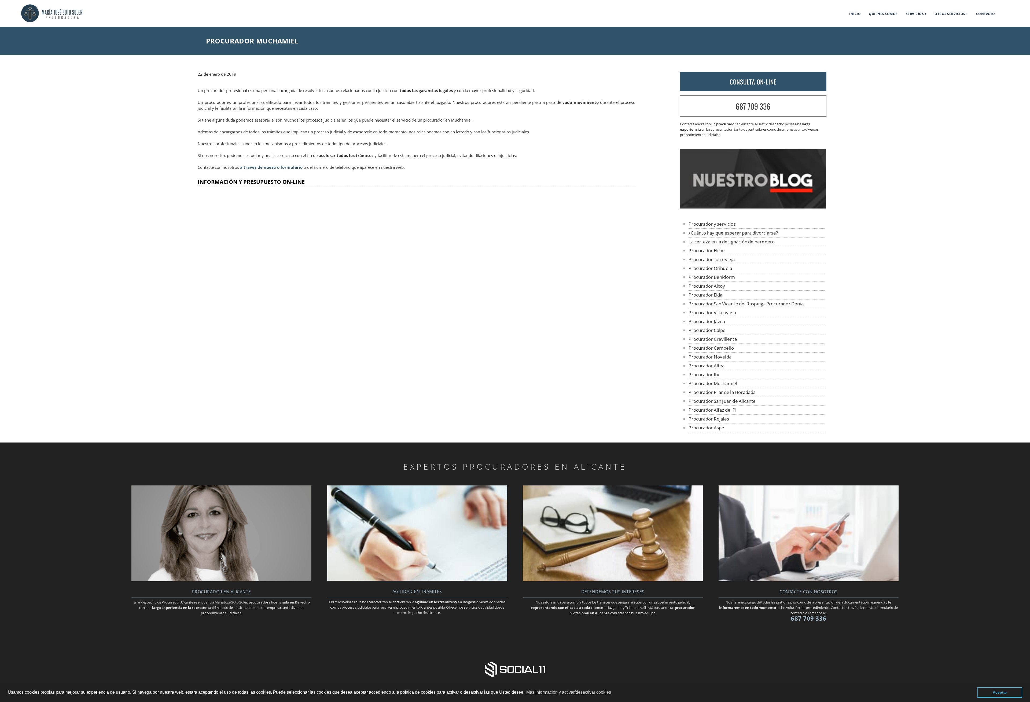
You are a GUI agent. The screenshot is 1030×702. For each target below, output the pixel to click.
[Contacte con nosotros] (809, 580)
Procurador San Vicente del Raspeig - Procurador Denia (746, 304)
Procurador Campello (711, 348)
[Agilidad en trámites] (417, 579)
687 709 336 (753, 106)
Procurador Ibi (704, 374)
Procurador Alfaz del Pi (712, 410)
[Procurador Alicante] (41, 21)
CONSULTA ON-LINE (753, 81)
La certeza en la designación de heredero (732, 242)
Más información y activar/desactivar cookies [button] (568, 692)
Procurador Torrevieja (712, 259)
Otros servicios (950, 14)
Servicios (915, 14)
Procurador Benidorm (712, 277)
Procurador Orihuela (710, 268)
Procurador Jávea (707, 321)
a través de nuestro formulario (271, 167)
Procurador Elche (707, 250)
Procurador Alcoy (707, 286)
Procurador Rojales (709, 419)
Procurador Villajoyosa (712, 312)
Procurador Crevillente (713, 339)
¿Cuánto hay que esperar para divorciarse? (733, 233)
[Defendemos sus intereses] (613, 580)
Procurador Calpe (707, 330)
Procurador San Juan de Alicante (722, 401)
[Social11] (515, 669)
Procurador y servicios (712, 224)
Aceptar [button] (1000, 692)
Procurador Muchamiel (713, 383)
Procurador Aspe (706, 428)
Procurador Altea (706, 366)
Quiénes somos (883, 14)
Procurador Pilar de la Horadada (722, 392)
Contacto (985, 14)
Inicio (855, 14)
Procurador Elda (705, 295)
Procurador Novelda (710, 357)
